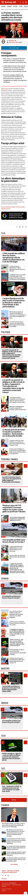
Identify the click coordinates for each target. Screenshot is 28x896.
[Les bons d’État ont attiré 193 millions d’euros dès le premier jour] (4, 554)
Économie (9, 6)
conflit (3, 446)
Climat (3, 636)
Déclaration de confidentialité (9, 872)
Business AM (13, 40)
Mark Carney (4, 88)
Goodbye (4, 886)
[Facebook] (3, 875)
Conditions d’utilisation (13, 871)
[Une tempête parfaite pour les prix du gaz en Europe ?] (14, 524)
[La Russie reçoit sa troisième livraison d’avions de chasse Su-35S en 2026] (4, 620)
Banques (3, 327)
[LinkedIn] (8, 875)
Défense (3, 271)
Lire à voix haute (14, 48)
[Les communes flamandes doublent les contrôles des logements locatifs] (4, 515)
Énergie (3, 536)
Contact (4, 871)
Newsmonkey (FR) (16, 884)
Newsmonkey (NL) (6, 884)
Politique (15, 6)
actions (3, 683)
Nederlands (4, 879)
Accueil (2, 9)
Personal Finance (5, 454)
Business (3, 250)
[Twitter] (5, 875)
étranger (3, 37)
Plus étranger (18, 864)
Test (3, 783)
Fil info (20, 6)
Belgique (3, 6)
